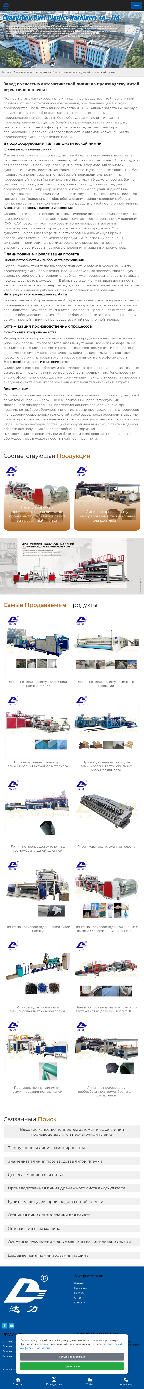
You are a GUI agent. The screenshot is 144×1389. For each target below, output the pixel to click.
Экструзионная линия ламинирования (46, 1147)
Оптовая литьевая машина (34, 1228)
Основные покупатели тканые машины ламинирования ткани (69, 1242)
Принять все (72, 1366)
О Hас (77, 1297)
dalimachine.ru (84, 438)
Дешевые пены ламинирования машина (48, 1255)
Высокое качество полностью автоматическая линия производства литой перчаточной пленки (72, 1132)
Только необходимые (72, 1356)
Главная (6, 72)
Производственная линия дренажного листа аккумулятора (66, 1188)
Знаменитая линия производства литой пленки (55, 1161)
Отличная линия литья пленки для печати (49, 1215)
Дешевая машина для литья (35, 1174)
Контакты (79, 1302)
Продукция (81, 1288)
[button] (133, 497)
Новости (79, 1293)
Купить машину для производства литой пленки (55, 1201)
